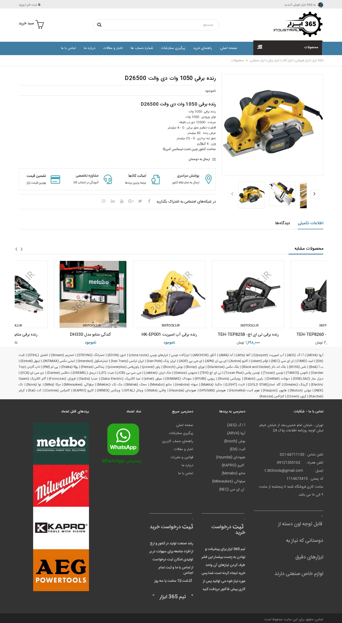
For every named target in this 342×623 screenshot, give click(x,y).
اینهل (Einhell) (30, 361)
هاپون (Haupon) (275, 390)
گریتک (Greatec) (295, 384)
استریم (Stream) (62, 355)
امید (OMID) (304, 361)
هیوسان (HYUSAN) (212, 390)
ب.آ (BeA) (316, 367)
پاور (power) (151, 367)
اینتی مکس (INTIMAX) (59, 361)
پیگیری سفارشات (173, 48)
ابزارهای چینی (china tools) (148, 355)
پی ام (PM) (50, 367)
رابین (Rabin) (253, 378)
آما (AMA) (226, 355)
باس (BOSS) (297, 367)
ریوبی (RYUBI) (205, 378)
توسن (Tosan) (273, 372)
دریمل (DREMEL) (84, 372)
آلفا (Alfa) (243, 355)
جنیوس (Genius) (185, 372)
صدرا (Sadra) (88, 378)
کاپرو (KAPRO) (83, 390)
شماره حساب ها (142, 48)
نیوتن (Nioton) (300, 390)
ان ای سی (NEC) (282, 361)
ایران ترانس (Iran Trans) (127, 361)
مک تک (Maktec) (109, 384)
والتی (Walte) (156, 390)
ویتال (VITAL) (133, 390)
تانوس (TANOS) (297, 372)
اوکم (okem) (259, 361)
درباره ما (89, 48)
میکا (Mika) (52, 384)
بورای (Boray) (194, 367)
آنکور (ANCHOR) (204, 355)
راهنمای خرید (202, 48)
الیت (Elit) (237, 449)
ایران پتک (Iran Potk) (161, 361)
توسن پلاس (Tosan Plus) (242, 372)
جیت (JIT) (106, 372)
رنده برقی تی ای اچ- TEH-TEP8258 (208, 334)
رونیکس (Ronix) (229, 378)
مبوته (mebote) (186, 384)
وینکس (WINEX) (109, 390)
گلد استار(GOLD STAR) (264, 384)
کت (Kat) (34, 390)
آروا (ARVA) (314, 355)
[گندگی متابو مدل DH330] (51, 294)
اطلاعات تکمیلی (311, 223)
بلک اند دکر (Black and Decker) (264, 367)
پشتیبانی (121, 461)
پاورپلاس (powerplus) (123, 367)
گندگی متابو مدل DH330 (50, 334)
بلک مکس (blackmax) (223, 367)
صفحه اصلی (228, 48)
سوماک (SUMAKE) (178, 378)
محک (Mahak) (136, 384)
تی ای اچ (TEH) (210, 372)
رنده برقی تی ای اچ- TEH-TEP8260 (287, 334)
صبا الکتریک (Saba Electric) (121, 378)
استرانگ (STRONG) (90, 355)
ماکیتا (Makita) (211, 384)
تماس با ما (68, 48)
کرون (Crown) (296, 396)
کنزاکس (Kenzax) (271, 396)
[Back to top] (6, 613)
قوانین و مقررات (182, 457)
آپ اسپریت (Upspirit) (268, 355)
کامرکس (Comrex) (57, 390)
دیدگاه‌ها (282, 223)
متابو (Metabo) (161, 384)
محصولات (237, 60)
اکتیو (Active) (238, 361)
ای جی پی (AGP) (190, 361)
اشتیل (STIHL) (38, 355)
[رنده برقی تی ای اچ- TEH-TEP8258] (208, 294)
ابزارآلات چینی (180, 355)
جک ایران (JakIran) (157, 372)
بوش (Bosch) (173, 367)
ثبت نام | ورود (28, 4)
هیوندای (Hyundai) (182, 390)
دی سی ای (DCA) (32, 372)
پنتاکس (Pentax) (92, 367)
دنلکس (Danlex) (58, 372)
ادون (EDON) (116, 355)
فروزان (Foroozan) (62, 378)
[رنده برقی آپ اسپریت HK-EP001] (129, 294)
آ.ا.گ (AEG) (295, 355)
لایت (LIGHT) (235, 384)
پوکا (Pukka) (69, 367)
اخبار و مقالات (113, 48)
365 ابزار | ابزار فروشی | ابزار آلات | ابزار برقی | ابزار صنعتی (286, 60)
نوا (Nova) (33, 384)
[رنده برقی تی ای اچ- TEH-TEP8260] (287, 294)
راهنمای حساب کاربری (177, 441)
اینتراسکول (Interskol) (92, 361)
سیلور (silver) (152, 378)
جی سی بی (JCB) (128, 372)
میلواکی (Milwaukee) (79, 384)
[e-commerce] (296, 24)
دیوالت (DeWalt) (278, 378)
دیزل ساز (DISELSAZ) (308, 378)
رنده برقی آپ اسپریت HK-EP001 (129, 334)
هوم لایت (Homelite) (244, 390)
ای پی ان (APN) (216, 361)
